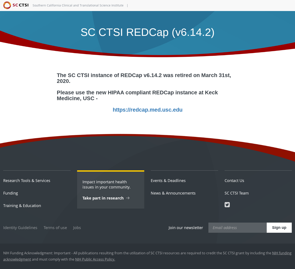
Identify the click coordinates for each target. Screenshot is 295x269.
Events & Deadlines (168, 180)
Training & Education (22, 205)
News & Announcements (173, 193)
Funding (10, 193)
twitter (227, 204)
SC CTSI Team (237, 193)
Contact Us (234, 180)
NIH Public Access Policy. (95, 259)
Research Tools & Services (26, 180)
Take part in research (103, 198)
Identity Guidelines (20, 227)
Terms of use (55, 227)
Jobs (77, 227)
